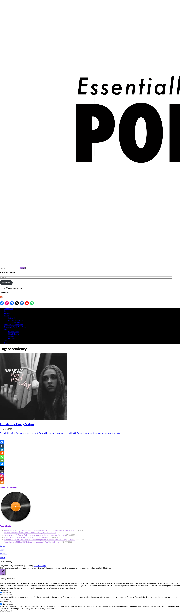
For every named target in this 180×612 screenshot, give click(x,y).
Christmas (16, 322)
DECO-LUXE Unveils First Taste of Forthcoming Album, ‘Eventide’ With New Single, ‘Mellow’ (39, 540)
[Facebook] (2, 442)
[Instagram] (2, 475)
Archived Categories (16, 320)
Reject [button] (101, 568)
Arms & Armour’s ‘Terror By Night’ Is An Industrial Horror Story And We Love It (35, 535)
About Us (7, 313)
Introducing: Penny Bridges (17, 424)
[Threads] (2, 468)
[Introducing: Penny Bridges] (33, 419)
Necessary (6, 592)
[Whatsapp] (2, 457)
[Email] (2, 460)
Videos (6, 341)
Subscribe (6, 282)
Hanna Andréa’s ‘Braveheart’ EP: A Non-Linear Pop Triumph (27, 537)
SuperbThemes (40, 566)
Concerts (11, 338)
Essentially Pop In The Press (15, 327)
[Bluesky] (2, 464)
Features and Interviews (13, 325)
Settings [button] (107, 568)
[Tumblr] (2, 446)
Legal (6, 311)
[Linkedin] (2, 449)
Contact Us (8, 309)
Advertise (3, 554)
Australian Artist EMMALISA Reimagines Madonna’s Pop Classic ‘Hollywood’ (33, 542)
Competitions (13, 332)
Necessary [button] (4, 590)
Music (6, 329)
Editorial (11, 318)
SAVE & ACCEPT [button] (6, 611)
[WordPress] (2, 471)
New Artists (12, 336)
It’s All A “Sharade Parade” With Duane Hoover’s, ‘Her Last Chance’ (30, 533)
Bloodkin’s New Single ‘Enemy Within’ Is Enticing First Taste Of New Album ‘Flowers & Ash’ (39, 530)
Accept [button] (96, 568)
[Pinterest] (2, 479)
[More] (2, 482)
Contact (3, 546)
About (2, 558)
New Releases (13, 334)
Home (6, 315)
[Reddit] (2, 453)
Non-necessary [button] (6, 602)
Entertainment (10, 343)
